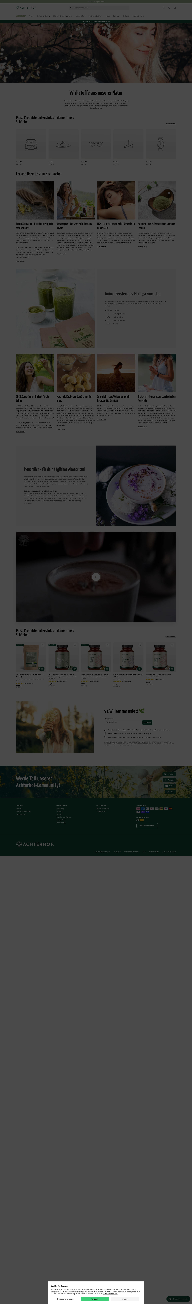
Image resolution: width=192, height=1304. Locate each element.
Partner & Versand (142, 817)
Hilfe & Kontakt (61, 805)
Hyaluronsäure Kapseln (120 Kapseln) (158, 675)
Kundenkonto (60, 823)
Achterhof (19, 805)
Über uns (19, 809)
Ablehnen (125, 1299)
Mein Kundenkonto (102, 809)
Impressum (117, 852)
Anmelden (147, 722)
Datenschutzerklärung (110, 1294)
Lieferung (59, 811)
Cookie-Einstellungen (169, 852)
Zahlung (59, 814)
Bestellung (60, 809)
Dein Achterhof (101, 805)
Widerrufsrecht (154, 852)
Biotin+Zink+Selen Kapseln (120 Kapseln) (94, 675)
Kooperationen (21, 814)
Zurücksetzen (123, 8)
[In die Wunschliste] (42, 645)
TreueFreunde (101, 811)
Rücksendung (60, 820)
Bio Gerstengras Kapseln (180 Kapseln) (61, 675)
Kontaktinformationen (131, 852)
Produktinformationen (23, 811)
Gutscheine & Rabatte (64, 817)
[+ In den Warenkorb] (42, 669)
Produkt (19, 162)
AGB (113, 745)
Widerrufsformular (147, 826)
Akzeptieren (95, 1299)
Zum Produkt (20, 261)
